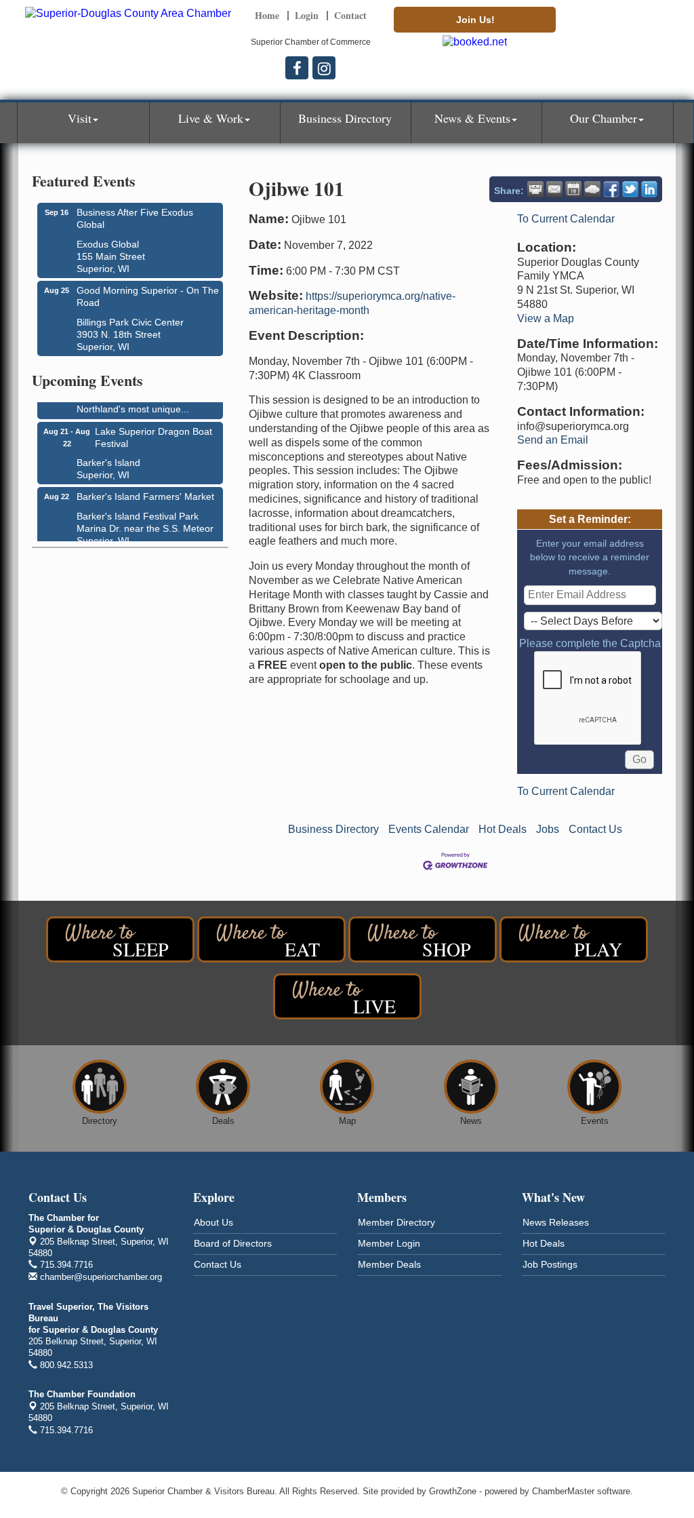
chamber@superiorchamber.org (99, 1277)
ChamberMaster (563, 1491)
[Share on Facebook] (611, 189)
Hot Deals (502, 829)
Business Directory (345, 118)
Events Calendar (428, 829)
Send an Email (552, 440)
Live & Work (210, 118)
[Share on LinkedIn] (649, 189)
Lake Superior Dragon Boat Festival (153, 433)
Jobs (547, 829)
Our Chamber (603, 118)
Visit (79, 118)
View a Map (545, 318)
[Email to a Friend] (554, 189)
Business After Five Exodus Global (135, 218)
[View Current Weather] (592, 189)
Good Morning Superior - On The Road (148, 296)
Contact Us (595, 829)
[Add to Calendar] (573, 189)
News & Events (472, 118)
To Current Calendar (566, 219)
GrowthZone (452, 1491)
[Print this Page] (535, 189)
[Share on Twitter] (630, 189)
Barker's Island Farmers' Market (145, 492)
